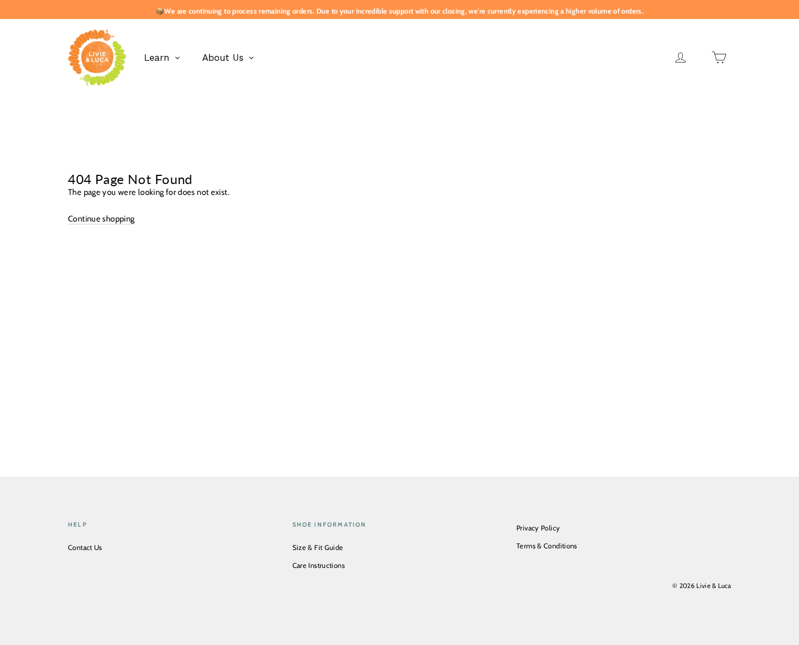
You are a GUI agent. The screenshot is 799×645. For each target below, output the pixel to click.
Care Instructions (318, 565)
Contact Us (85, 547)
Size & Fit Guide (318, 547)
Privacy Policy (538, 527)
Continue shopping (101, 219)
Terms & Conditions (546, 545)
